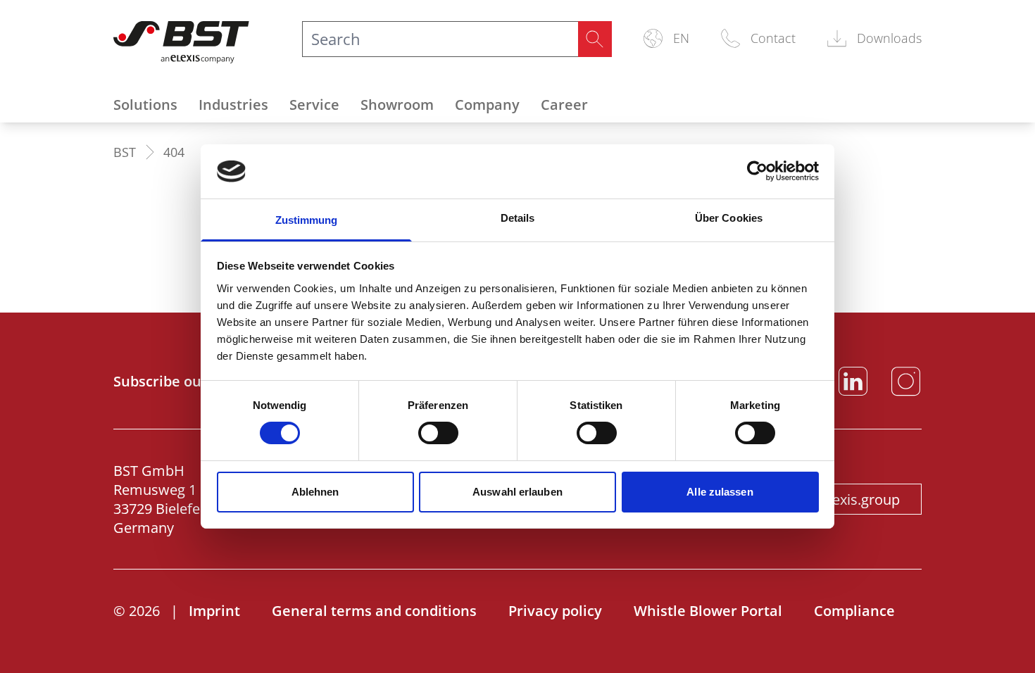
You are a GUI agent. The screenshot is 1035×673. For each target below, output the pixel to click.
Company (487, 104)
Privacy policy (555, 610)
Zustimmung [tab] (306, 220)
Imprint (214, 610)
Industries (233, 104)
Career (564, 104)
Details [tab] (518, 218)
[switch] (438, 433)
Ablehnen (315, 492)
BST (124, 152)
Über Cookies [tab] (729, 218)
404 (173, 152)
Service (314, 104)
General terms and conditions (374, 610)
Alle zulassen (719, 492)
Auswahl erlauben (517, 492)
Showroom (397, 104)
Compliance (854, 610)
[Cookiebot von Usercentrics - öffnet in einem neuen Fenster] (757, 171)
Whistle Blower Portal (708, 610)
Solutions (145, 104)
